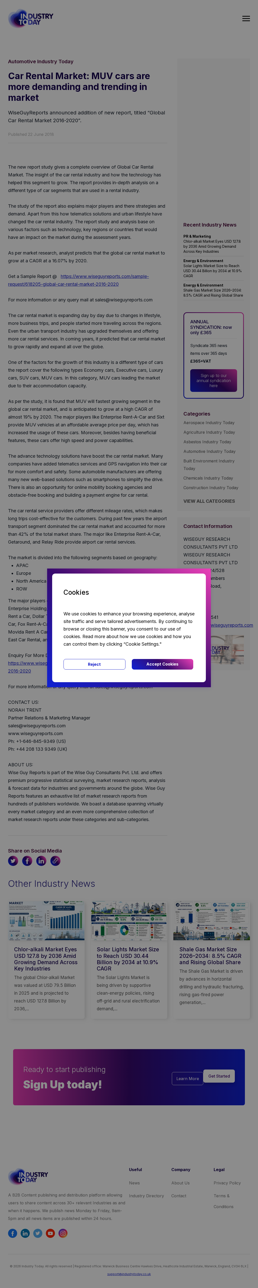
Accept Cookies (162, 664)
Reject (94, 664)
